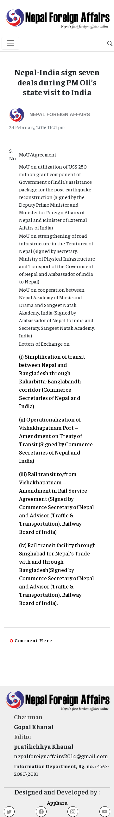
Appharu (57, 802)
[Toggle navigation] (10, 43)
